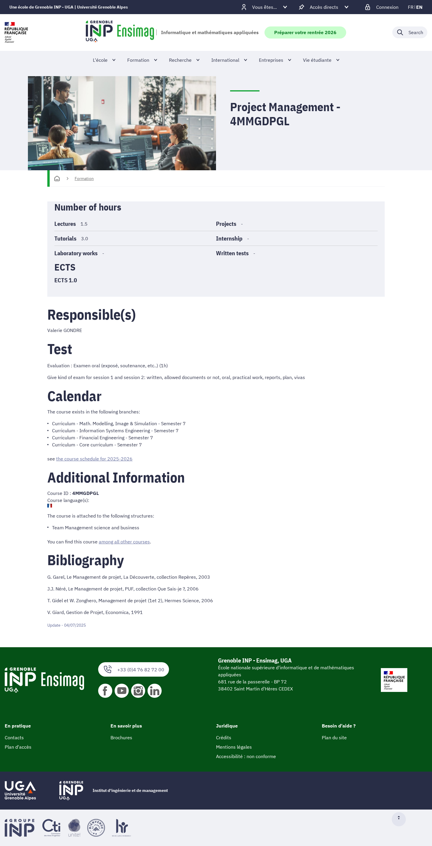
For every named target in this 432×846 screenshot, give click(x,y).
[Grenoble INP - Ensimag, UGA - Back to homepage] (120, 32)
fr (410, 7)
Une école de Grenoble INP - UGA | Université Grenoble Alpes (68, 7)
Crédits (223, 737)
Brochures (121, 737)
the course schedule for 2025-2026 (94, 459)
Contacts (14, 737)
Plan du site (334, 737)
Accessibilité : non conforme (246, 756)
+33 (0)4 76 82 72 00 (140, 670)
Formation (84, 178)
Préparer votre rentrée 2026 (305, 32)
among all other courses (124, 542)
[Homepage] (57, 178)
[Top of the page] (401, 819)
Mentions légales (234, 747)
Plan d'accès (18, 747)
